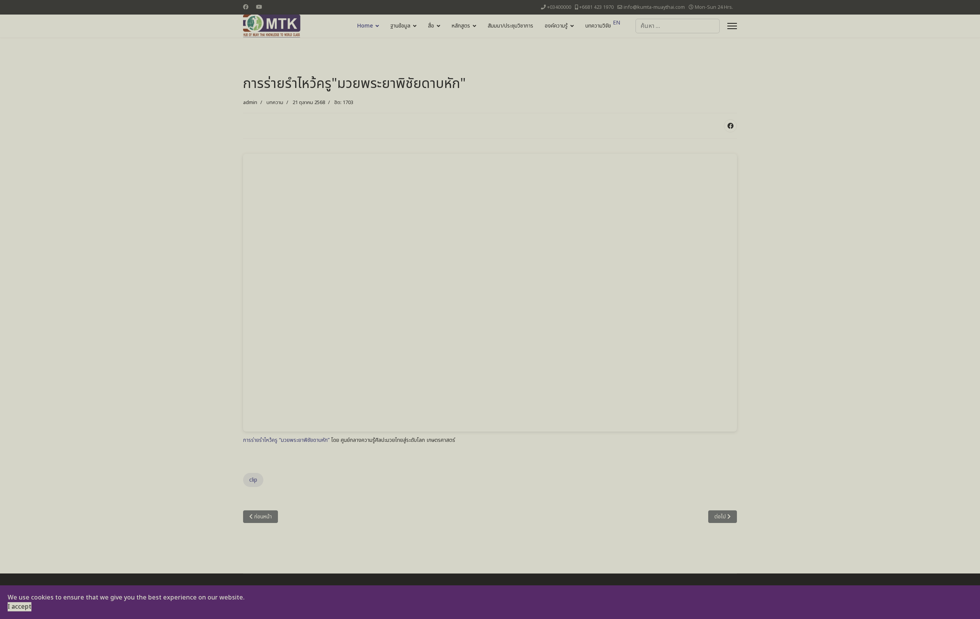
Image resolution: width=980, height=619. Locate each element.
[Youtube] (259, 7)
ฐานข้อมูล (400, 26)
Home (365, 26)
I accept (19, 606)
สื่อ (431, 26)
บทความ (274, 102)
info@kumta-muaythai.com (654, 7)
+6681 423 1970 (596, 7)
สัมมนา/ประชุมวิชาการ (510, 26)
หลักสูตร (461, 26)
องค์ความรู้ (556, 26)
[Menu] (732, 26)
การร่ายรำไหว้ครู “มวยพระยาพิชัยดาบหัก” (286, 440)
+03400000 (559, 7)
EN (616, 23)
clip (253, 480)
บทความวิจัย (598, 26)
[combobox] (677, 26)
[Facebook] (245, 7)
